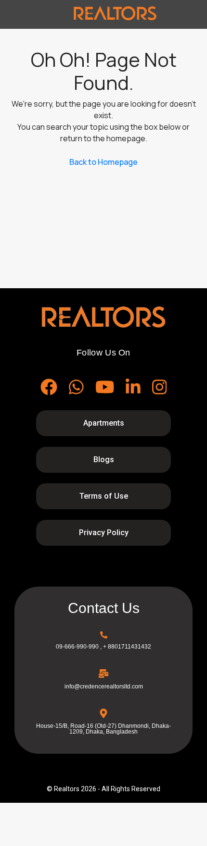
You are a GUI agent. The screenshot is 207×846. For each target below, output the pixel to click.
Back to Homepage (103, 162)
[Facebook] (48, 387)
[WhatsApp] (76, 387)
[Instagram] (159, 387)
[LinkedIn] (133, 387)
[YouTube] (104, 387)
